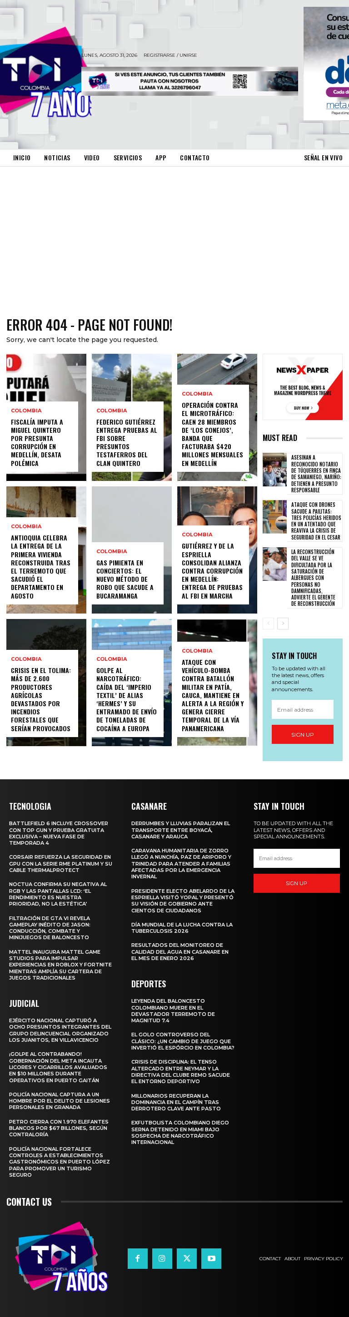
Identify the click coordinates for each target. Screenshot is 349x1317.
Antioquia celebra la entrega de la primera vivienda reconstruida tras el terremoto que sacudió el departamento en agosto (40, 566)
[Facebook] (138, 1258)
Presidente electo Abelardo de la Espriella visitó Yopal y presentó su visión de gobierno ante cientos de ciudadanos (182, 901)
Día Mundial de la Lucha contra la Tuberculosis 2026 (182, 927)
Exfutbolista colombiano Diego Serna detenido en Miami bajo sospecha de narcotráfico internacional (180, 1132)
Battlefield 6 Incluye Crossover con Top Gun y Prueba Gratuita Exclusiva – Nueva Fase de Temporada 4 (58, 833)
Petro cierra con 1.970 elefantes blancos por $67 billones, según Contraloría (59, 1128)
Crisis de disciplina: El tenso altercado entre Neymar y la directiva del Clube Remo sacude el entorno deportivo (180, 1071)
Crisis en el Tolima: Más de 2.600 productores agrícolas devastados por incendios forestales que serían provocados (41, 699)
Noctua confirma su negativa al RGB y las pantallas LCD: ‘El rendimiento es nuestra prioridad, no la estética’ (58, 894)
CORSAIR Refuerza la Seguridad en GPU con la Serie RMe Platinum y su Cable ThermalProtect (60, 863)
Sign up (302, 734)
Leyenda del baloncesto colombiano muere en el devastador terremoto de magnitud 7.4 (173, 1011)
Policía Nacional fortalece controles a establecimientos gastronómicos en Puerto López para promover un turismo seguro (59, 1162)
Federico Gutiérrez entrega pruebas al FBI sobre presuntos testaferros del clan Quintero (126, 442)
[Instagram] (162, 1258)
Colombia (26, 410)
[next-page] (283, 623)
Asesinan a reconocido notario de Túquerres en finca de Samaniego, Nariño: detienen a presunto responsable (316, 473)
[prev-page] (268, 623)
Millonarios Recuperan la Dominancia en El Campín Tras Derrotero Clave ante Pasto (176, 1102)
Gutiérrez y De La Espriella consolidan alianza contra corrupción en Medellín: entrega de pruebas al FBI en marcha (212, 570)
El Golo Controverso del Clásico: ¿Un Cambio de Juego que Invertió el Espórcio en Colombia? (182, 1041)
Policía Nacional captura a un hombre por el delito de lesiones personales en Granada (59, 1101)
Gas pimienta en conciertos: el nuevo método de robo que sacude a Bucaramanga (125, 579)
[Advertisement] (174, 234)
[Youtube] (211, 1258)
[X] (187, 1258)
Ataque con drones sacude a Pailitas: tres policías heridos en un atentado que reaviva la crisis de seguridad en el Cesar (316, 520)
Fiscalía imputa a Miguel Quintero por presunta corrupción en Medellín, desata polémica (37, 442)
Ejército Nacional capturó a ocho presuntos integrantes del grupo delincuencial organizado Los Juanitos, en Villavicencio (60, 1030)
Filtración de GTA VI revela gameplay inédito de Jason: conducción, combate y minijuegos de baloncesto (49, 928)
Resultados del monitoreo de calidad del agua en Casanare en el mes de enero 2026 (180, 951)
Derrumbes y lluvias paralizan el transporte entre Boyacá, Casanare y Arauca (180, 830)
